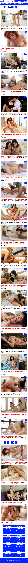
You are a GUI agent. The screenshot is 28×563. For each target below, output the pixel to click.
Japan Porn (20, 542)
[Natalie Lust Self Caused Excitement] (14, 434)
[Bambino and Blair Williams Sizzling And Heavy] (14, 68)
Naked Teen (8, 546)
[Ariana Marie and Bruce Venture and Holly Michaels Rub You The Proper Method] (14, 413)
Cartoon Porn (19, 530)
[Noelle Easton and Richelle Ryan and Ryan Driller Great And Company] (14, 283)
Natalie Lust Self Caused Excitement (11, 436)
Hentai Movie (19, 540)
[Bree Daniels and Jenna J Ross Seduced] (14, 176)
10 (13, 7)
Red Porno (19, 549)
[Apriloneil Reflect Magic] (14, 47)
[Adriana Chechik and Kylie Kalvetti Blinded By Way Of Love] (14, 133)
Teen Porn (19, 551)
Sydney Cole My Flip (6, 522)
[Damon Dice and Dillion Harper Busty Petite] (14, 90)
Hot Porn (8, 537)
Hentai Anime (19, 537)
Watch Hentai (19, 555)
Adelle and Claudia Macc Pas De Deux (11, 27)
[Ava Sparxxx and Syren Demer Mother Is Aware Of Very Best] (14, 501)
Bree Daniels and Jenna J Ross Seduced (12, 177)
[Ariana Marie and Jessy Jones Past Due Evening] (14, 391)
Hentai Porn (20, 535)
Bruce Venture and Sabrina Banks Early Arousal (14, 328)
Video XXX (20, 553)
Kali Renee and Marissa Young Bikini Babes (13, 264)
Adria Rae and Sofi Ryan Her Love (10, 350)
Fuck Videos (20, 533)
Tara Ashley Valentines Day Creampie (11, 220)
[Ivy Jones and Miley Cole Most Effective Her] (14, 240)
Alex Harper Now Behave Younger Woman (13, 371)
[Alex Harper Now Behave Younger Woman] (14, 370)
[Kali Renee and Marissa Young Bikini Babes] (14, 262)
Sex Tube (8, 551)
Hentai (8, 535)
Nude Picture (19, 546)
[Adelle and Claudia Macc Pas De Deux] (14, 25)
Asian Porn (8, 528)
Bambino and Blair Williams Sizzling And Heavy (14, 70)
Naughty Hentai (20, 544)
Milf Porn (8, 544)
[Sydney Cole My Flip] (14, 521)
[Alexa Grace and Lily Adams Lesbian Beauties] (14, 305)
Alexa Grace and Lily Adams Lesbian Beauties (13, 307)
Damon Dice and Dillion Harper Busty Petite (13, 91)
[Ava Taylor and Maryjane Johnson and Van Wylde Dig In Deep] (14, 154)
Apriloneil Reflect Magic (7, 48)
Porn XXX (8, 549)
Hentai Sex (8, 542)
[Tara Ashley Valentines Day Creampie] (14, 219)
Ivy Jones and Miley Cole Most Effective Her (13, 242)
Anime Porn (20, 528)
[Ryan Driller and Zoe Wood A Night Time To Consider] (14, 111)
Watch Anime (8, 555)
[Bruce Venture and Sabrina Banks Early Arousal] (14, 327)
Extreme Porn (8, 533)
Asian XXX (8, 530)
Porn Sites (8, 526)
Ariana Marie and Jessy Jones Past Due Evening (14, 393)
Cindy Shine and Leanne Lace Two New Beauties (14, 199)
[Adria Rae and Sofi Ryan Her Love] (14, 348)
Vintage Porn (8, 553)
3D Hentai (19, 526)
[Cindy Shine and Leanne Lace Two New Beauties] (14, 197)
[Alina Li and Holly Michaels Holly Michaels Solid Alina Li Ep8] (14, 460)
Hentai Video (8, 540)
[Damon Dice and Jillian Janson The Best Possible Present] (14, 480)
